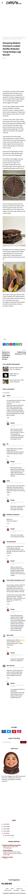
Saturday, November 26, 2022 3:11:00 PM (17, 563)
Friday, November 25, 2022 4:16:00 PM (16, 464)
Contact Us (19, 888)
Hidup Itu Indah (8, 857)
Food (7, 37)
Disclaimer (16, 890)
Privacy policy (7, 890)
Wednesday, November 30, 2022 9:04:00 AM (18, 686)
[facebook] (4, 731)
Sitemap (23, 890)
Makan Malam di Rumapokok (14, 374)
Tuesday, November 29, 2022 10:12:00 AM (17, 655)
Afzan (8, 395)
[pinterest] (14, 731)
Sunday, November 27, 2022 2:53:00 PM (17, 612)
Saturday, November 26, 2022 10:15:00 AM (17, 502)
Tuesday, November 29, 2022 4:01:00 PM (15, 667)
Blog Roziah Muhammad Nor (12, 845)
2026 (4, 824)
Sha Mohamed (11, 542)
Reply (8, 417)
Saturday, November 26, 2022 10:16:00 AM (17, 531)
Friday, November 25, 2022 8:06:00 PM (15, 516)
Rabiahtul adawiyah (13, 514)
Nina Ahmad (10, 665)
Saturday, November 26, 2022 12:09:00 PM (16, 543)
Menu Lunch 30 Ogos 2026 (10, 846)
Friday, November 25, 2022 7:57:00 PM (15, 482)
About (12, 888)
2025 (4, 826)
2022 (4, 833)
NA (7, 444)
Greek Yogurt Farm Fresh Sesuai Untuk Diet (16, 381)
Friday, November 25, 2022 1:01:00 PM (15, 397)
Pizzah (5, 58)
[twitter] (9, 731)
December (8, 835)
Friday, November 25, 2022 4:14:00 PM (16, 425)
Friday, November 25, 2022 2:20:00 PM (15, 445)
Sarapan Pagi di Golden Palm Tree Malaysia (16, 368)
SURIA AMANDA (8, 850)
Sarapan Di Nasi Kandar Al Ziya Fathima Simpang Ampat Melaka (12, 852)
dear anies (10, 635)
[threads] (24, 731)
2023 (4, 831)
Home (4, 37)
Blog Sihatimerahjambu (19, 893)
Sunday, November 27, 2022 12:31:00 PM (15, 582)
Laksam (5, 858)
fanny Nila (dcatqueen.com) (16, 580)
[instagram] (19, 731)
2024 (4, 829)
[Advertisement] (14, 22)
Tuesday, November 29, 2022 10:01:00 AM (15, 637)
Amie (8, 481)
